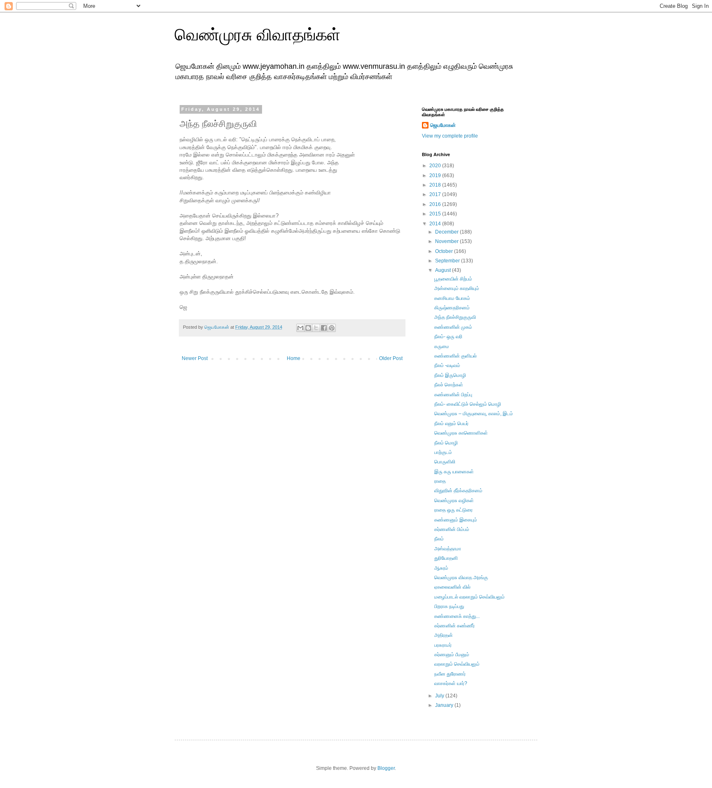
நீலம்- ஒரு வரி (448, 336)
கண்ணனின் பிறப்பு (453, 395)
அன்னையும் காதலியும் (456, 288)
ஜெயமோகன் (443, 125)
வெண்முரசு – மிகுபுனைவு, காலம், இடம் (473, 413)
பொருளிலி (444, 462)
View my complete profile (450, 136)
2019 (435, 175)
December (447, 232)
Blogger (386, 768)
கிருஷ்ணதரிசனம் (452, 308)
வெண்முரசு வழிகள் (454, 500)
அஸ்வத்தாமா (447, 549)
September (448, 261)
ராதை (440, 481)
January (444, 705)
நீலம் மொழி (446, 443)
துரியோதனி (446, 558)
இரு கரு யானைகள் (454, 472)
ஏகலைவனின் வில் (452, 587)
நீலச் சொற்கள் (448, 385)
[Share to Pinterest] (332, 328)
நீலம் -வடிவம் (447, 365)
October (444, 251)
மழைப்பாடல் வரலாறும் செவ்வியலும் (469, 597)
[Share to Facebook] (324, 328)
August (443, 270)
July (440, 696)
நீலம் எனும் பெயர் (451, 423)
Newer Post (195, 358)
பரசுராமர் (443, 645)
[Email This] (300, 328)
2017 (435, 194)
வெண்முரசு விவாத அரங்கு (461, 577)
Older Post (391, 358)
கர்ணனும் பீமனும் (451, 654)
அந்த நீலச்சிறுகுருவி (455, 317)
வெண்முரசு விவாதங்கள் (257, 35)
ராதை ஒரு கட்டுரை (453, 510)
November (447, 241)
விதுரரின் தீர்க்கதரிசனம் (458, 490)
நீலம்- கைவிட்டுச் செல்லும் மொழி (467, 404)
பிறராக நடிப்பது (449, 606)
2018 (435, 185)
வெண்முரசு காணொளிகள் (461, 433)
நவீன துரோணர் (450, 674)
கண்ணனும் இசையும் (455, 520)
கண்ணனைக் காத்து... (457, 616)
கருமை (441, 346)
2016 (435, 204)
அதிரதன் (443, 635)
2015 (435, 214)
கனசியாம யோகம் (452, 298)
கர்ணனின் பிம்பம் (451, 529)
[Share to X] (316, 328)
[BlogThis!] (308, 328)
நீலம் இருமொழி (450, 375)
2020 (435, 165)
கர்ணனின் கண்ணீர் (454, 626)
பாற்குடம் (443, 452)
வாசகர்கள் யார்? (450, 683)
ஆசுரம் (441, 568)
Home (293, 358)
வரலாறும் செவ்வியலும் (457, 664)
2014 (435, 224)
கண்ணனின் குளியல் (455, 356)
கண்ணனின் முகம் (453, 327)
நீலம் (439, 539)
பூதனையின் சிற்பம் (453, 279)
